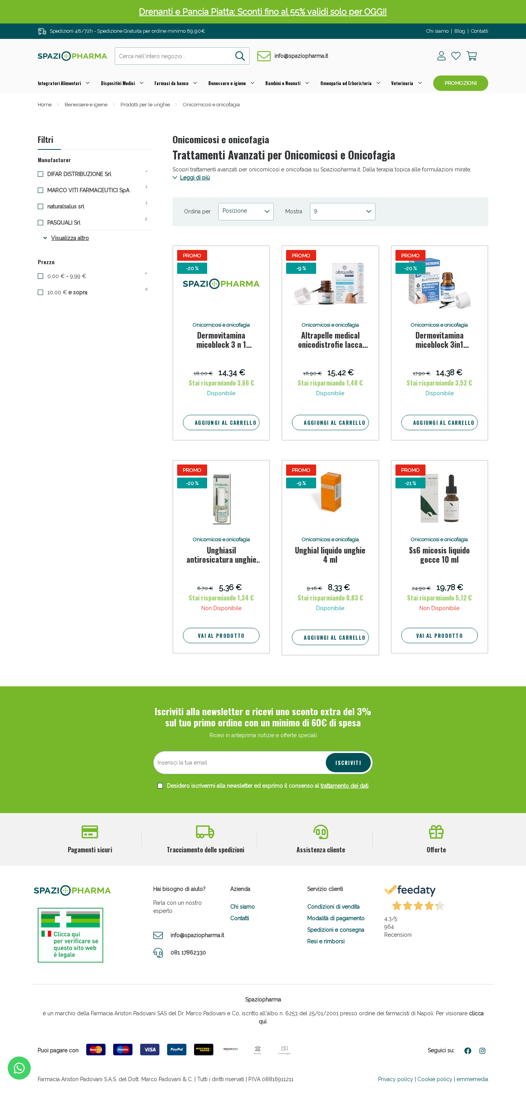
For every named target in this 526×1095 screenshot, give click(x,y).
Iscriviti (348, 762)
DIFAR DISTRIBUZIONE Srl (85, 173)
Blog (459, 31)
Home (45, 104)
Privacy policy (395, 1079)
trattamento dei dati (345, 786)
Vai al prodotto (221, 635)
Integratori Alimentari (59, 83)
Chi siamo (437, 31)
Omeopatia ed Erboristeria (346, 83)
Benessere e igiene (227, 83)
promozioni (461, 83)
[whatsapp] (19, 1068)
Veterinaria (402, 83)
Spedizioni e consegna (335, 930)
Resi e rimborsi (326, 941)
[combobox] (182, 56)
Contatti (479, 31)
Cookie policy (434, 1079)
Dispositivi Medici (118, 83)
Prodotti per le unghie (145, 104)
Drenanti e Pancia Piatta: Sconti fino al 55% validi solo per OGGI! (263, 12)
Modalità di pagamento (336, 918)
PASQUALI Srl (70, 222)
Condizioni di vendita (333, 907)
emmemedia (472, 1079)
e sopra (74, 291)
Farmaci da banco (171, 83)
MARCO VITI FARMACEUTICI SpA (94, 189)
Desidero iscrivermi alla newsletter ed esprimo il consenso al (267, 786)
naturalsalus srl (72, 206)
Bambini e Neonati (282, 83)
